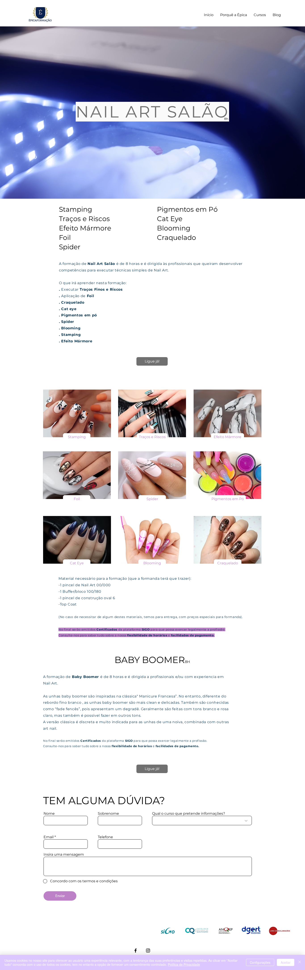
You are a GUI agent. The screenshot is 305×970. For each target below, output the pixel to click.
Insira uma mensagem (64, 854)
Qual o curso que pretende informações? (188, 813)
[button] (76, 437)
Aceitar (285, 962)
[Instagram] (148, 950)
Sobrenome (108, 813)
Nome (49, 813)
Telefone (105, 837)
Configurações (260, 962)
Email (49, 837)
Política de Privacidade (184, 964)
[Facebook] (135, 950)
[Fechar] (299, 962)
